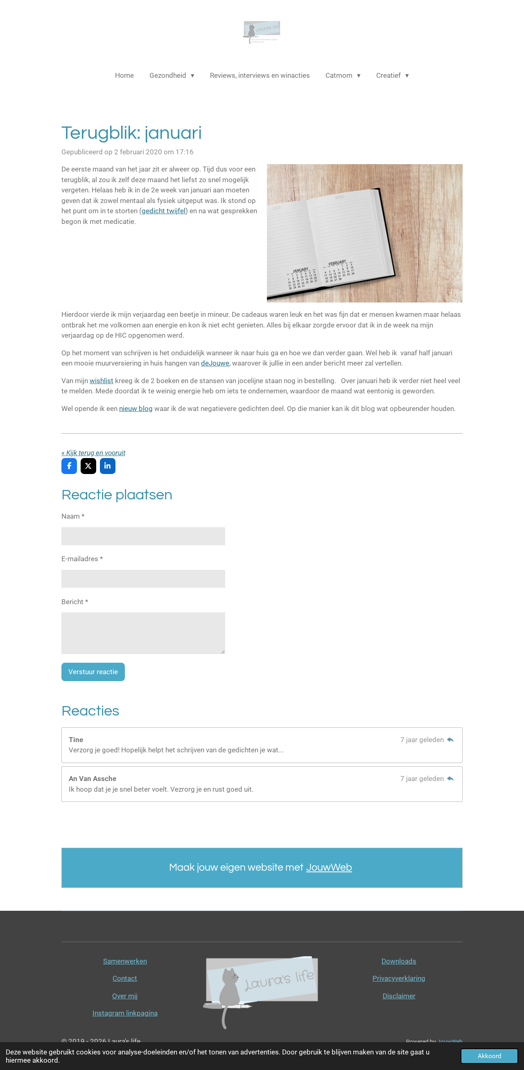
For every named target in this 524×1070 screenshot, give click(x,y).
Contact (125, 978)
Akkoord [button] (489, 1056)
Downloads (399, 961)
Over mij (125, 996)
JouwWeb (329, 867)
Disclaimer (399, 996)
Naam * (72, 516)
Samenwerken (125, 961)
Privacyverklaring (399, 978)
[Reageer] (450, 740)
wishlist (101, 381)
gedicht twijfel (163, 211)
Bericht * (74, 602)
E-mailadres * (82, 559)
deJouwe (215, 363)
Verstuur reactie (93, 672)
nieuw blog (136, 408)
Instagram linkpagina (125, 1013)
